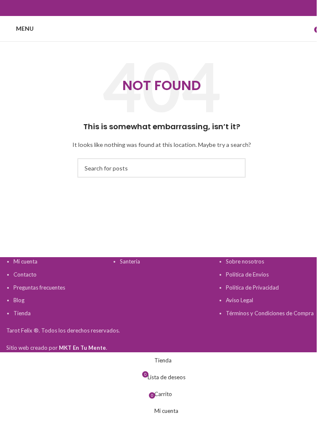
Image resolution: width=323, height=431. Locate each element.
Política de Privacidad (252, 287)
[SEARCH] (236, 168)
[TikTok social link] (192, 8)
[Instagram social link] (151, 8)
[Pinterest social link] (172, 8)
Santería (130, 261)
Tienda (22, 313)
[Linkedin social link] (182, 8)
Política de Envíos (247, 274)
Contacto (25, 274)
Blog (18, 300)
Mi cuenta (25, 261)
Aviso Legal (239, 300)
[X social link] (141, 8)
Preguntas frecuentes (39, 287)
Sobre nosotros (245, 261)
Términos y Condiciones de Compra (270, 313)
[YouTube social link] (161, 8)
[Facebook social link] (131, 8)
